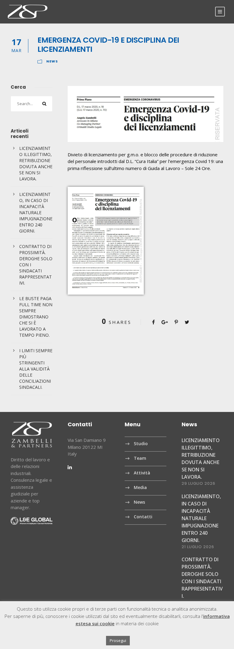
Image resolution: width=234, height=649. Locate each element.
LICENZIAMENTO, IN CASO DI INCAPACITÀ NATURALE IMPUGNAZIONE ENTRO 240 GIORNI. (35, 212)
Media (140, 488)
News (52, 61)
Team (140, 458)
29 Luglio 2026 (198, 483)
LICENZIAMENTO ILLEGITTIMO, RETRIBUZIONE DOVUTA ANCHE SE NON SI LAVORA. (35, 163)
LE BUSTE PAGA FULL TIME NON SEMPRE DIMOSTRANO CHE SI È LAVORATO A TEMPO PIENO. (35, 317)
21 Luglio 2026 (198, 547)
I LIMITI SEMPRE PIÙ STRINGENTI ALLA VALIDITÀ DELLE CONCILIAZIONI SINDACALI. (35, 369)
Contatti (143, 517)
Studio (141, 444)
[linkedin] (70, 467)
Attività (142, 473)
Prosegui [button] (118, 640)
